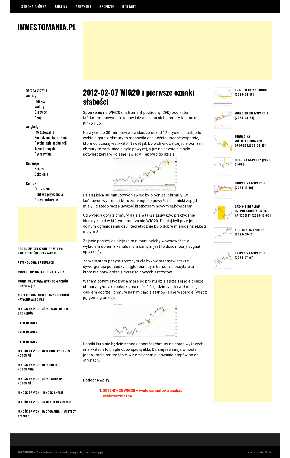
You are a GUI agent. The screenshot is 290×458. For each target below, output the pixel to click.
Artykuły (83, 6)
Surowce (41, 112)
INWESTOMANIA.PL (47, 26)
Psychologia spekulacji (51, 143)
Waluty (39, 106)
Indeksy (40, 101)
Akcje (38, 117)
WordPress (266, 452)
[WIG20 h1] (145, 320)
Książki (39, 168)
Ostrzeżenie (43, 188)
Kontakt (129, 6)
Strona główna (34, 6)
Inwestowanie (44, 132)
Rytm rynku (43, 154)
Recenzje (106, 6)
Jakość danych (45, 148)
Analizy (61, 6)
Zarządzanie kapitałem (51, 137)
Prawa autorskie (46, 199)
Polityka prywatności (50, 194)
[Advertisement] (178, 50)
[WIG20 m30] (145, 174)
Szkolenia (41, 174)
